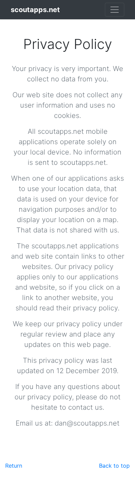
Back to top (114, 465)
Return (13, 465)
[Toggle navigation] (114, 10)
